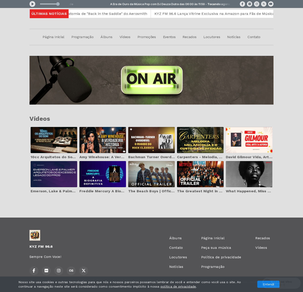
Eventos (169, 37)
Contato (254, 37)
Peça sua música (216, 247)
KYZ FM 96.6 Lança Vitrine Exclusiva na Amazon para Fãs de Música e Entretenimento (216, 14)
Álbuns (106, 37)
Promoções (147, 37)
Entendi (268, 284)
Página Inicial (53, 37)
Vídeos (125, 37)
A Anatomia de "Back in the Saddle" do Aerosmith (89, 14)
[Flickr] (249, 4)
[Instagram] (256, 4)
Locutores (211, 37)
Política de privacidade (221, 257)
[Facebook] (242, 4)
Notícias (233, 37)
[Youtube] (270, 4)
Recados (189, 37)
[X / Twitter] (263, 4)
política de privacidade (178, 286)
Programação (82, 37)
